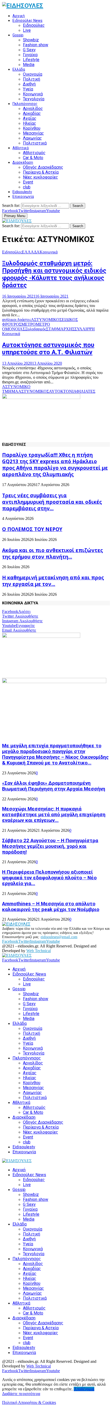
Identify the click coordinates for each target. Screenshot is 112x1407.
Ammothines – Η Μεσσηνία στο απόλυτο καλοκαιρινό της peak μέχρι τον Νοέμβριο (50, 906)
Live (27, 30)
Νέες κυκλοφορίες (40, 177)
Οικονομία (32, 74)
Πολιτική (31, 79)
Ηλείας (29, 123)
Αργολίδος (33, 108)
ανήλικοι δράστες (16, 319)
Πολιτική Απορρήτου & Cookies (29, 1402)
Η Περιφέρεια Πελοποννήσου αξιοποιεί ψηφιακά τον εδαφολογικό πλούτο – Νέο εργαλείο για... (49, 877)
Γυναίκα (30, 54)
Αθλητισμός (34, 152)
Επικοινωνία (23, 196)
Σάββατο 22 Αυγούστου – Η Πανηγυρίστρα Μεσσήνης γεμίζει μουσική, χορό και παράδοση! (50, 846)
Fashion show (35, 44)
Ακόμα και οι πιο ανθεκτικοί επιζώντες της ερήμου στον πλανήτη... (52, 553)
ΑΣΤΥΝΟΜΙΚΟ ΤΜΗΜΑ (16, 389)
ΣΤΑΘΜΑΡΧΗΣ (60, 329)
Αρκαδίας (32, 113)
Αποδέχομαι (84, 1389)
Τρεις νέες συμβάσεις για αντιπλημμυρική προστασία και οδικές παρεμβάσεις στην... (52, 502)
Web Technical (38, 950)
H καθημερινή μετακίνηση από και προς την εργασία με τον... (53, 580)
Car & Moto (33, 157)
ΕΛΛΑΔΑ (31, 252)
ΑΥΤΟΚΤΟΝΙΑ (62, 391)
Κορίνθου (31, 128)
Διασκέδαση (23, 162)
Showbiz (31, 39)
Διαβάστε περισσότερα (21, 1393)
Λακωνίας (32, 138)
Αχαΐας (29, 118)
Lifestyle (31, 59)
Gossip (18, 35)
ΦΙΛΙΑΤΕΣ (85, 391)
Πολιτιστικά (35, 143)
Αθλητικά (21, 148)
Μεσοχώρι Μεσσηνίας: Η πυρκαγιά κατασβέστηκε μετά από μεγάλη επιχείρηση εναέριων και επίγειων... (53, 814)
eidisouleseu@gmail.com (59, 937)
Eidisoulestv (22, 192)
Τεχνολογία (33, 98)
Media (28, 64)
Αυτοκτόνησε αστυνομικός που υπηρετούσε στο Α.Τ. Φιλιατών (48, 348)
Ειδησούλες (34, 25)
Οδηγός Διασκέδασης (43, 167)
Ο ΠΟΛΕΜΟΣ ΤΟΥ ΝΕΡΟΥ (32, 529)
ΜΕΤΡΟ (28, 324)
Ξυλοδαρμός (35, 329)
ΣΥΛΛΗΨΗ (84, 329)
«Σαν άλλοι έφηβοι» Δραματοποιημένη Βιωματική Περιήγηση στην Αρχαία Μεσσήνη (53, 786)
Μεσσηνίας (33, 133)
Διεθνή (29, 84)
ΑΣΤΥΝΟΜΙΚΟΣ (46, 319)
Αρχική (19, 16)
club (26, 187)
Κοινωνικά (33, 93)
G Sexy (29, 49)
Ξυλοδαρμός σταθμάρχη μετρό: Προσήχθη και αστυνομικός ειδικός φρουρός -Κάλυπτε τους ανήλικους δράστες (54, 274)
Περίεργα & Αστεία (41, 172)
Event (28, 182)
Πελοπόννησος (25, 104)
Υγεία (28, 89)
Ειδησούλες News (27, 20)
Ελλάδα (19, 69)
